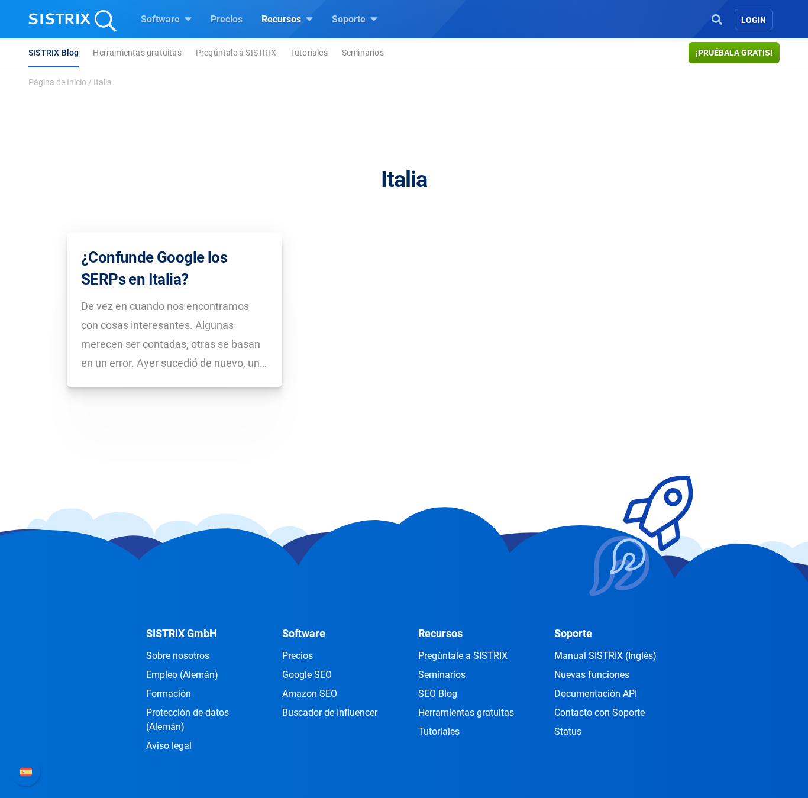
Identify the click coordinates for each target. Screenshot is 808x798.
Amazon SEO (309, 693)
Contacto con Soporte (599, 712)
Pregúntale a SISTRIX (236, 52)
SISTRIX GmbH (181, 633)
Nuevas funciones (591, 674)
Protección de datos (187, 719)
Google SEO (307, 674)
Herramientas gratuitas (137, 52)
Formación (168, 693)
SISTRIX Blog (53, 52)
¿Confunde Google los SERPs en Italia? (154, 267)
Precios (227, 19)
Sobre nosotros (177, 655)
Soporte (350, 19)
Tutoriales (309, 52)
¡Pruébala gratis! (734, 52)
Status (567, 731)
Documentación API (595, 693)
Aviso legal (169, 745)
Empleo (182, 674)
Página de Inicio (57, 82)
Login (753, 20)
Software (161, 19)
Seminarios (363, 52)
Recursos (282, 19)
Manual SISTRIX (605, 655)
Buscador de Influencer (329, 712)
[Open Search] (717, 18)
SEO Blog (437, 693)
